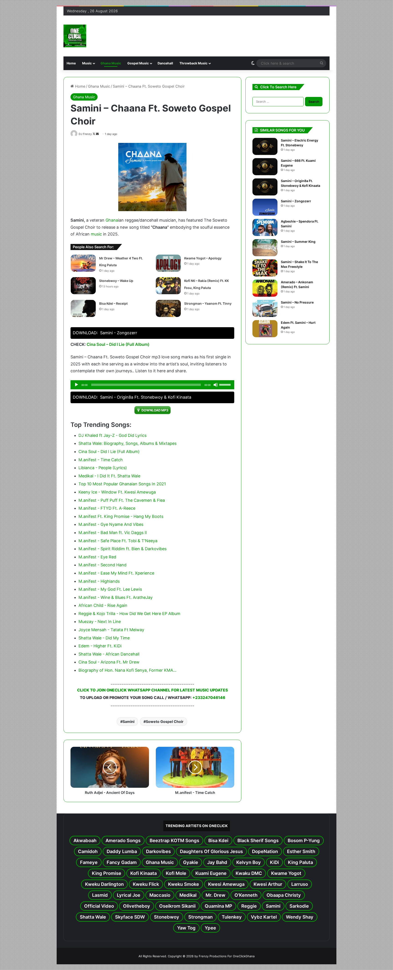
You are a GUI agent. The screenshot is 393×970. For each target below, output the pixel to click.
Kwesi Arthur (268, 884)
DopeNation (265, 851)
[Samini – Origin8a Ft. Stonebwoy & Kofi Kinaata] (264, 186)
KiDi (274, 862)
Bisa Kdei (218, 840)
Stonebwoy (166, 917)
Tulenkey (232, 917)
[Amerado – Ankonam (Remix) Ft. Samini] (264, 288)
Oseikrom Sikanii (177, 906)
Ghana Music (111, 63)
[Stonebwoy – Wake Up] (83, 285)
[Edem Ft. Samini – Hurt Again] (264, 328)
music (96, 234)
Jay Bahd (217, 862)
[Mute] (215, 384)
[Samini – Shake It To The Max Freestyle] (264, 267)
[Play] (76, 384)
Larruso (299, 884)
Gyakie (190, 862)
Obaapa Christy (284, 895)
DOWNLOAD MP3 (154, 410)
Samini (128, 721)
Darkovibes (158, 851)
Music (87, 63)
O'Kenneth (245, 895)
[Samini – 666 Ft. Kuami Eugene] (264, 166)
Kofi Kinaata (143, 873)
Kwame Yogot (286, 873)
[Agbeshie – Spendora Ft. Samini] (264, 227)
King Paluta (300, 862)
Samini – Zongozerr (296, 201)
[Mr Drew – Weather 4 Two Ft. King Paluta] (83, 263)
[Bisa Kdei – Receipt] (83, 308)
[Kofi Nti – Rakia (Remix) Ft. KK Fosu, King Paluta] (168, 285)
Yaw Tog (186, 928)
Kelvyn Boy (248, 862)
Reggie (249, 906)
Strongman (200, 917)
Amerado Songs (123, 840)
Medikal (187, 895)
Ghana (112, 220)
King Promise (106, 873)
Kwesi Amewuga (226, 884)
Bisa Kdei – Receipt (113, 303)
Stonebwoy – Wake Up (116, 281)
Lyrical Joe (128, 895)
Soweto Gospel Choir (165, 721)
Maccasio (159, 895)
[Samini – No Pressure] (264, 308)
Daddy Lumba (122, 851)
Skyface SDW (130, 917)
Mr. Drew (215, 895)
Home (71, 63)
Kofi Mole (176, 873)
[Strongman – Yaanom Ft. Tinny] (168, 308)
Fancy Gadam (122, 862)
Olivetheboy (136, 906)
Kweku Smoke (183, 884)
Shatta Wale (93, 917)
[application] (152, 384)
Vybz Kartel (264, 917)
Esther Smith (301, 851)
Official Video (99, 906)
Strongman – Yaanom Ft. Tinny (208, 303)
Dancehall (165, 63)
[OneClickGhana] (74, 36)
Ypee (210, 928)
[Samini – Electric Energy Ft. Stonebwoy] (264, 146)
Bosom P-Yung (304, 840)
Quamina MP (218, 906)
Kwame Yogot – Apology (203, 258)
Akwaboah (84, 840)
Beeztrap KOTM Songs (174, 840)
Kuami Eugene (211, 873)
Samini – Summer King (298, 241)
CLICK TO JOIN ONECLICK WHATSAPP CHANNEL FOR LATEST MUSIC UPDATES (152, 690)
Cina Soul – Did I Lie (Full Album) (118, 344)
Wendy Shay (299, 917)
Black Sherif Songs (258, 840)
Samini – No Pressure (297, 302)
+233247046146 (208, 697)
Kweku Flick (146, 884)
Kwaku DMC (249, 873)
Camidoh (88, 851)
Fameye (89, 862)
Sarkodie (299, 906)
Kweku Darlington (104, 884)
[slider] (225, 384)
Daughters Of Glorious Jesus (211, 851)
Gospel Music (138, 63)
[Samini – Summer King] (264, 247)
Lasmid (100, 895)
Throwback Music (193, 63)
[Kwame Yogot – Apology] (168, 263)
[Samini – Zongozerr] (264, 207)
